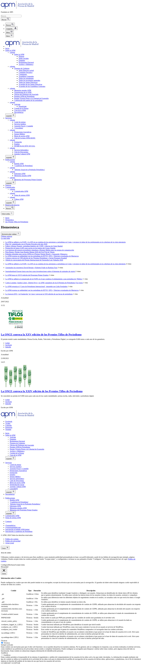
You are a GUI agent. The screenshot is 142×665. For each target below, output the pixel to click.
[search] (10, 24)
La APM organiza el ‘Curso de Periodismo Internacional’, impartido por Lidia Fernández (36, 286)
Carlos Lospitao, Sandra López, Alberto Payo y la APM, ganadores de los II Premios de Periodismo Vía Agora (44, 283)
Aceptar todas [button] (20, 565)
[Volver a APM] (17, 8)
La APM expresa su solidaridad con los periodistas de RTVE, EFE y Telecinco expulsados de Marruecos (42, 290)
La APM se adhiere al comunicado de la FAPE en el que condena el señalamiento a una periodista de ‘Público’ (44, 279)
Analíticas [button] (4, 653)
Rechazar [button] (12, 565)
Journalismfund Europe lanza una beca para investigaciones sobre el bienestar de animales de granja (40, 271)
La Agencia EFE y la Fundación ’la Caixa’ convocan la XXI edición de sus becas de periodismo (39, 294)
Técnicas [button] (4, 641)
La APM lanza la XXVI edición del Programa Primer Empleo (26, 275)
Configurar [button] (5, 565)
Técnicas (7, 643)
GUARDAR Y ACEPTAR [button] (10, 663)
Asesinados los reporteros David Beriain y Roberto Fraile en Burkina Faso (31, 268)
